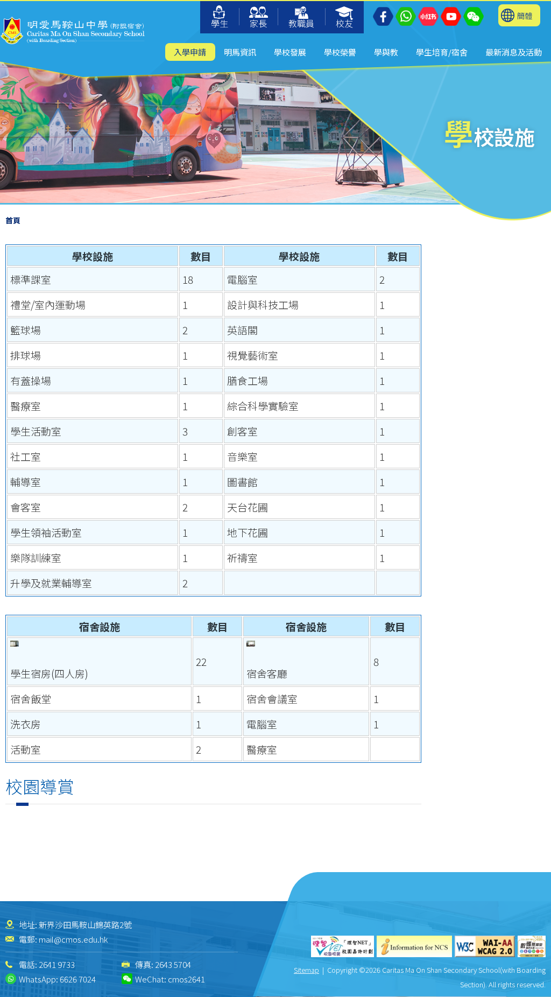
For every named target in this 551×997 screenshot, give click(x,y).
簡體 (524, 15)
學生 (219, 23)
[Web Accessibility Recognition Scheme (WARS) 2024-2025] (532, 946)
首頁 (12, 220)
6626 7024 (78, 979)
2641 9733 (57, 964)
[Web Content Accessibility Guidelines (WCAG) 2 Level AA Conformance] (485, 946)
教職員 (301, 23)
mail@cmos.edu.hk (73, 939)
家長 (258, 23)
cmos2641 (186, 979)
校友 (344, 23)
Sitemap (306, 970)
